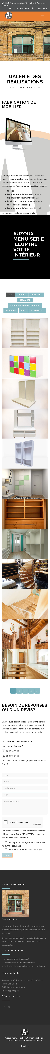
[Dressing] (25, 454)
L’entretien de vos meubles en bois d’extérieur (24, 966)
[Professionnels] (25, 333)
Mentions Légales (37, 1038)
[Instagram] (9, 1007)
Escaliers (25, 300)
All (10, 295)
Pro (23, 311)
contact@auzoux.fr (21, 8)
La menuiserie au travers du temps (19, 963)
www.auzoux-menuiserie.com (20, 741)
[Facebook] (4, 1007)
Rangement (37, 311)
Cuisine (22, 295)
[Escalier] (25, 574)
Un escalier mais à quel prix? (16, 959)
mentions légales (35, 849)
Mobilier (11, 311)
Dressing (36, 295)
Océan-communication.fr (30, 1041)
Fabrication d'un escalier (24, 305)
